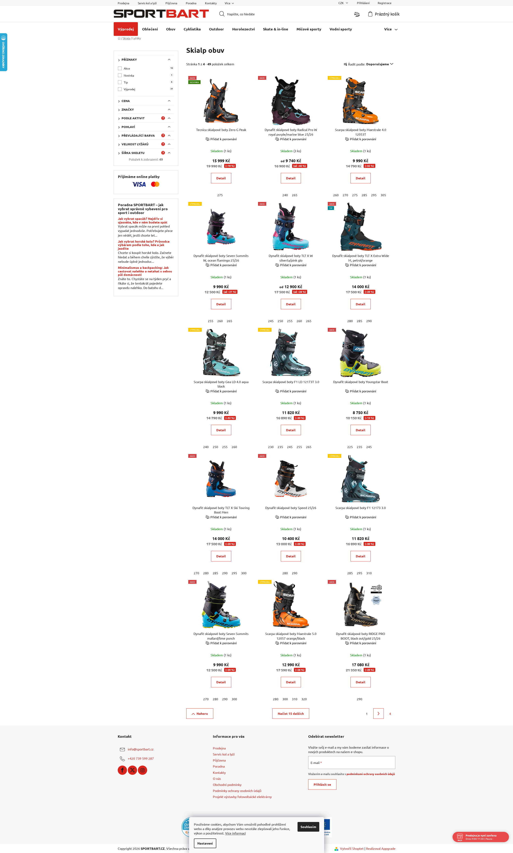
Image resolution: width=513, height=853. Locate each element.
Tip (148, 82)
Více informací (235, 833)
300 (244, 573)
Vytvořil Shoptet (352, 848)
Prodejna (123, 3)
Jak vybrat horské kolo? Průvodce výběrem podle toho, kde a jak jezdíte (144, 245)
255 (210, 321)
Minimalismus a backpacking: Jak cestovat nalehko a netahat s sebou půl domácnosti (145, 271)
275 (220, 195)
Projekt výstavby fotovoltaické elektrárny (242, 797)
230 (271, 447)
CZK (341, 3)
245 (271, 321)
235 (280, 447)
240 (285, 195)
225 (350, 447)
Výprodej (148, 89)
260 (336, 195)
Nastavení (205, 843)
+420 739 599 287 (141, 758)
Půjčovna (171, 3)
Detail (221, 178)
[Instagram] (142, 770)
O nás (217, 778)
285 (364, 195)
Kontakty (211, 3)
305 (383, 195)
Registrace (384, 3)
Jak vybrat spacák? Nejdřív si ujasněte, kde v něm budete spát (142, 220)
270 (345, 195)
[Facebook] (122, 770)
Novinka (148, 75)
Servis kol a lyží (147, 3)
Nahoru (202, 713)
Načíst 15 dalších (291, 713)
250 (280, 321)
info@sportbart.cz (141, 749)
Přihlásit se (322, 784)
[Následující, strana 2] (378, 713)
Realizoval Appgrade (380, 848)
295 (374, 195)
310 (369, 573)
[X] (132, 770)
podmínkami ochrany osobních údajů (371, 774)
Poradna (191, 3)
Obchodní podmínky (227, 784)
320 (304, 699)
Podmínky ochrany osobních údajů (237, 791)
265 (294, 195)
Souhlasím (308, 827)
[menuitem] (126, 29)
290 (369, 321)
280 (350, 321)
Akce (148, 68)
